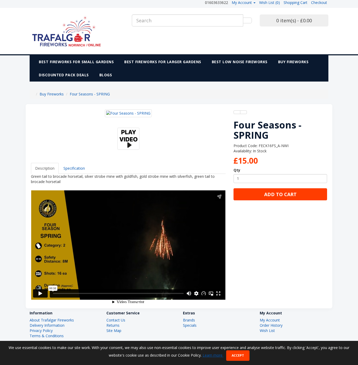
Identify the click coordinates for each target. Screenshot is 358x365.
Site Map (113, 330)
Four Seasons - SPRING (90, 94)
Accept (238, 355)
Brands (189, 320)
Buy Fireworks (293, 61)
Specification (74, 168)
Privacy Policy (41, 330)
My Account (270, 320)
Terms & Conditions (47, 335)
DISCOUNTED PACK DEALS (64, 74)
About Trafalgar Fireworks (52, 320)
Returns (113, 325)
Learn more (213, 355)
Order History (271, 325)
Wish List (267, 330)
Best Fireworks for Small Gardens (76, 61)
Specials (190, 325)
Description (45, 168)
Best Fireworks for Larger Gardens (162, 61)
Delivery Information (47, 325)
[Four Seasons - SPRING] (128, 113)
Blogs (105, 74)
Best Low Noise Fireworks (240, 61)
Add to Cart (280, 194)
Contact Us (115, 320)
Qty (237, 170)
